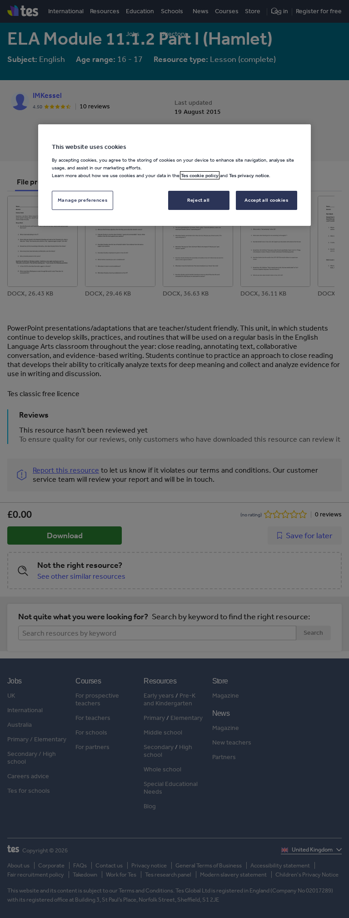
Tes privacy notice (249, 175)
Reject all (198, 200)
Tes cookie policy (200, 175)
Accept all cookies (266, 200)
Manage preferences (82, 200)
